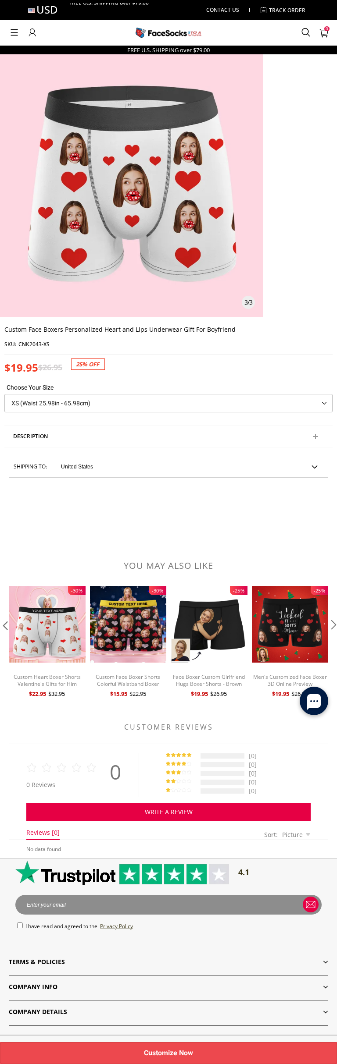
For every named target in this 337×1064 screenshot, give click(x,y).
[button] (14, 32)
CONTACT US (222, 10)
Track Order (287, 10)
